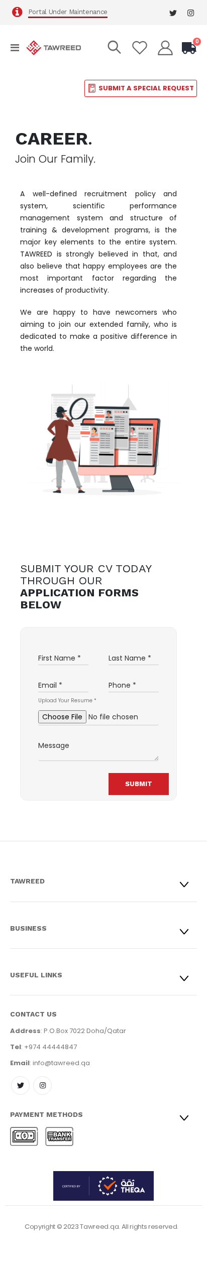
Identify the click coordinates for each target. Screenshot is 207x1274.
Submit (139, 784)
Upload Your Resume (67, 701)
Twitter (20, 1085)
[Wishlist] (140, 47)
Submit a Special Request (146, 88)
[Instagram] (190, 13)
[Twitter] (173, 13)
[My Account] (165, 47)
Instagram (42, 1085)
